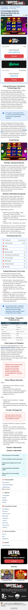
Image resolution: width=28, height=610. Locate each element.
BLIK (3, 536)
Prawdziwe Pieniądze (7, 484)
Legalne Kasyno (6, 487)
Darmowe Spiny (6, 545)
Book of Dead (5, 525)
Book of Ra (5, 522)
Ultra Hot (4, 520)
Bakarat (4, 497)
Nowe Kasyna (5, 482)
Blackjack (4, 500)
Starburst (4, 527)
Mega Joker (5, 516)
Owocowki (5, 511)
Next (25, 151)
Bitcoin (4, 534)
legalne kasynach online (8, 347)
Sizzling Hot (5, 518)
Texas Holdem (6, 495)
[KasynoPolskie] (15, 3)
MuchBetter (5, 538)
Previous (2, 151)
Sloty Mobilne (5, 509)
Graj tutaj (14, 56)
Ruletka (4, 502)
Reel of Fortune (6, 513)
